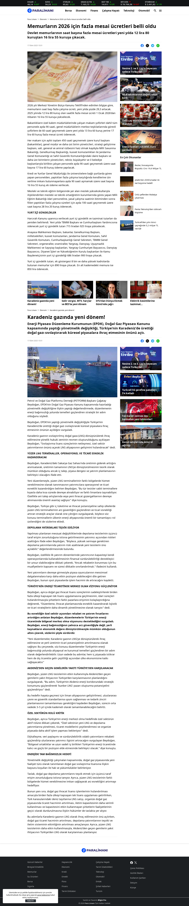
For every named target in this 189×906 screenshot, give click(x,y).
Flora (64, 881)
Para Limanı (32, 19)
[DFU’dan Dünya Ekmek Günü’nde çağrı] (111, 290)
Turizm (99, 891)
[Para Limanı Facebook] (131, 862)
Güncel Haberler (35, 862)
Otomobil (144, 10)
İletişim (133, 882)
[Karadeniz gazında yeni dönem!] (43, 290)
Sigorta (30, 886)
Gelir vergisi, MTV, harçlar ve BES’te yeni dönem (77, 302)
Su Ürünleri (32, 876)
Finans (94, 10)
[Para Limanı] (40, 10)
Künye (133, 887)
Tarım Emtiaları (69, 891)
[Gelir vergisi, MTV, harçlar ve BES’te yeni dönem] (77, 290)
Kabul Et (30, 900)
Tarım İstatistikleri (104, 867)
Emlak (98, 881)
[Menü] (160, 10)
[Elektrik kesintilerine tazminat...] (146, 290)
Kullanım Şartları (138, 878)
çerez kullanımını (43, 895)
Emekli (65, 876)
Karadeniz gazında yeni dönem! (40, 302)
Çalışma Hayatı (110, 10)
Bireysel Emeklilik (35, 867)
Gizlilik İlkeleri (136, 873)
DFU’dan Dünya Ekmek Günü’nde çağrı (109, 302)
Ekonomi (81, 10)
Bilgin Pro (102, 900)
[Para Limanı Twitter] (135, 862)
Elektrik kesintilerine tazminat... (142, 302)
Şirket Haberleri (103, 886)
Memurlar (32, 871)
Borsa (68, 10)
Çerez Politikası (137, 868)
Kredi (64, 871)
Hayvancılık (67, 862)
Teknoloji (129, 10)
